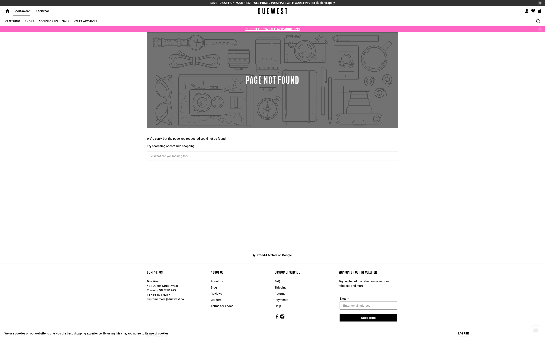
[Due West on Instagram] (282, 317)
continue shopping (182, 146)
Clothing (12, 21)
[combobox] (272, 156)
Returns (280, 293)
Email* (344, 298)
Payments (281, 300)
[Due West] (272, 11)
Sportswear (22, 11)
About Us (217, 281)
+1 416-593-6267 (158, 294)
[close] (540, 3)
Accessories (48, 21)
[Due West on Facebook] (277, 317)
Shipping (281, 287)
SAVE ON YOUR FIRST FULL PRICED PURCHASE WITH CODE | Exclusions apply (272, 2)
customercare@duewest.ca (165, 299)
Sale (65, 21)
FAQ (277, 281)
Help (278, 306)
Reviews (216, 293)
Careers (216, 300)
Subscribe (368, 317)
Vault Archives (85, 21)
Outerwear (41, 11)
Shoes (29, 21)
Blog (214, 287)
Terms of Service (222, 306)
